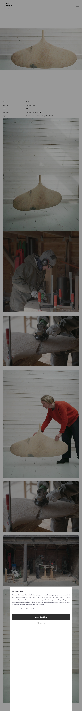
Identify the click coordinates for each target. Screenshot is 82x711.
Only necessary (41, 623)
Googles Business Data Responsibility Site (57, 602)
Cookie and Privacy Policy (21, 609)
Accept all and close (41, 617)
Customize (36, 609)
